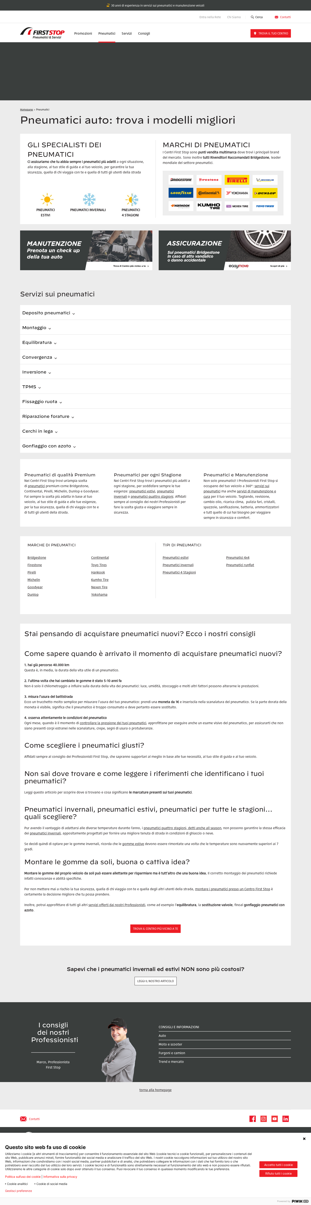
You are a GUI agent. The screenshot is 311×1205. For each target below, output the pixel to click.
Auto (162, 1035)
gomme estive (133, 844)
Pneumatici (106, 33)
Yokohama (99, 594)
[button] (270, 33)
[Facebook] (252, 1119)
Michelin (34, 580)
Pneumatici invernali (178, 565)
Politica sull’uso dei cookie (23, 1176)
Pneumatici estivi (176, 557)
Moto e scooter (170, 1044)
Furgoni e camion (172, 1053)
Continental (100, 557)
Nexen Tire (99, 587)
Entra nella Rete (210, 17)
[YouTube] (274, 1119)
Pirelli (32, 572)
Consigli (144, 33)
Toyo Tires (99, 565)
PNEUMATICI (131, 210)
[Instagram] (263, 1119)
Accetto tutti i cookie (278, 1165)
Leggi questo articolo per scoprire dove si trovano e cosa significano (76, 792)
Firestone (35, 565)
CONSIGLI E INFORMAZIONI (179, 1027)
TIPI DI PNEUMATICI (182, 545)
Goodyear (35, 587)
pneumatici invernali (45, 833)
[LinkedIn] (285, 1119)
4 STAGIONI (130, 215)
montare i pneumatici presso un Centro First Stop (232, 889)
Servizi (127, 33)
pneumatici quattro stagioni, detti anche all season (182, 828)
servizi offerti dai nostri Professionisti (116, 905)
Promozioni (83, 33)
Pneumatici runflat (240, 565)
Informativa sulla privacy (60, 1176)
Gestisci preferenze (18, 1191)
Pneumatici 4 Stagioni (179, 572)
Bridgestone (37, 557)
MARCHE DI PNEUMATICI (52, 545)
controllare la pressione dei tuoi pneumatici (113, 723)
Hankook (98, 572)
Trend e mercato (171, 1061)
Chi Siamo (234, 17)
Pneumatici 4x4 (237, 557)
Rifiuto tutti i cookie (278, 1173)
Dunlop (33, 594)
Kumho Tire (100, 580)
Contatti (285, 17)
